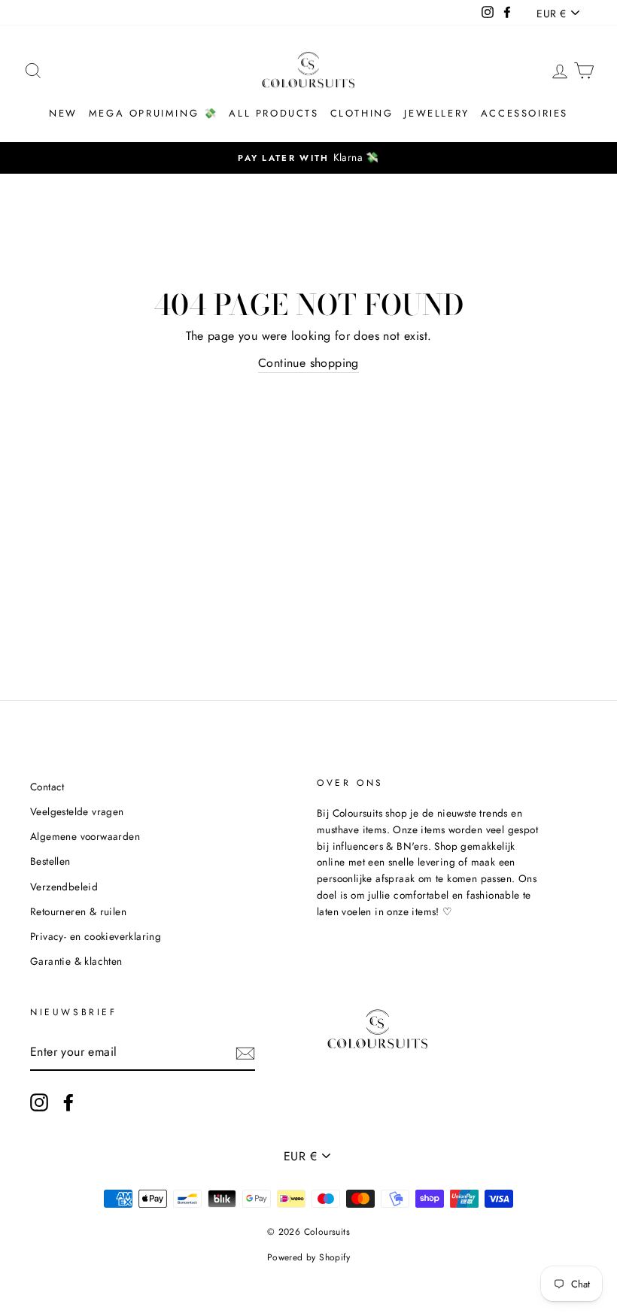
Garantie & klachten (76, 961)
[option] (308, 158)
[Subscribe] (245, 1053)
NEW (63, 113)
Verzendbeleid (64, 886)
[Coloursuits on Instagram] (39, 1102)
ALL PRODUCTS (273, 113)
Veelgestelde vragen (77, 811)
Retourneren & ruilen (78, 911)
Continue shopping (308, 362)
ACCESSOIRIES (524, 113)
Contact (47, 786)
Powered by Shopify (308, 1257)
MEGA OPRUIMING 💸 (153, 113)
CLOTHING (362, 113)
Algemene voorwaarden (85, 836)
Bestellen (50, 861)
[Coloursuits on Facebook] (68, 1102)
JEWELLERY (436, 113)
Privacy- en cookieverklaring (95, 936)
